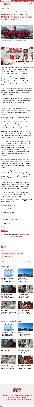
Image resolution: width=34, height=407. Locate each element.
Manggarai (20, 253)
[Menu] (2, 4)
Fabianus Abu (15, 251)
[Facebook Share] (19, 262)
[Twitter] (17, 391)
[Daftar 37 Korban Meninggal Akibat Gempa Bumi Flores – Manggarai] (8, 305)
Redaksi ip (7, 22)
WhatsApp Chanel (16, 236)
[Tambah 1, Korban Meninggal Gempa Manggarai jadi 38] (25, 289)
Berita (2, 12)
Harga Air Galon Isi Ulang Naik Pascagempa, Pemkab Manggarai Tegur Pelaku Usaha (8, 280)
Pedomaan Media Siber (16, 395)
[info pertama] (12, 4)
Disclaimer (11, 397)
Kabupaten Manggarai (8, 253)
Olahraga (11, 12)
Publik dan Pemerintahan (20, 12)
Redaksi (5, 395)
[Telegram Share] (28, 262)
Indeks (24, 397)
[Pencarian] (32, 4)
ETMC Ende (5, 251)
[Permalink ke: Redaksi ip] (2, 22)
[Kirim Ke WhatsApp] (31, 262)
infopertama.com (26, 399)
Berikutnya (5, 230)
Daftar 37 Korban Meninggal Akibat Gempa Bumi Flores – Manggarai (8, 312)
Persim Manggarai (7, 256)
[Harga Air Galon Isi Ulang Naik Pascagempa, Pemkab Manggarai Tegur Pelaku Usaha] (8, 273)
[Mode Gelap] (29, 4)
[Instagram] (20, 391)
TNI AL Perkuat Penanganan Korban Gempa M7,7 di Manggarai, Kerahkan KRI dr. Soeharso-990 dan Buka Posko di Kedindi (25, 280)
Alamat (18, 397)
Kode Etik (28, 395)
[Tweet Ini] (22, 262)
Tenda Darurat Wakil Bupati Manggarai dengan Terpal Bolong (7, 296)
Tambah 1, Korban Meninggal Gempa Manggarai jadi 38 (23, 296)
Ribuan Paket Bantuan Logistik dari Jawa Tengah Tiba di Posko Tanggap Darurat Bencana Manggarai (24, 312)
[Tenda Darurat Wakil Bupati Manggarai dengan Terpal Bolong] (8, 289)
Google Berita (23, 235)
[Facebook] (14, 391)
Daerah (7, 12)
